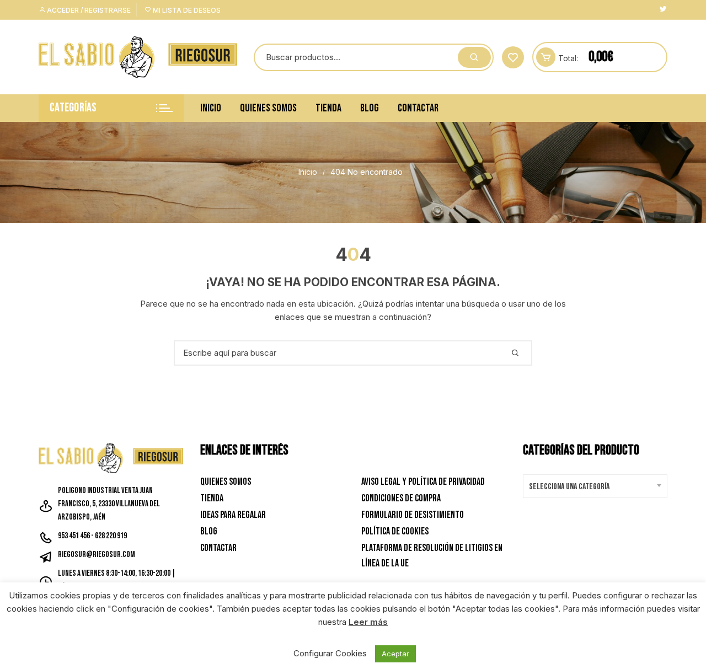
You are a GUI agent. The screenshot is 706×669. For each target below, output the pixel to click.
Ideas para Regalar (233, 515)
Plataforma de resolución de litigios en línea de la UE (431, 556)
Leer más (368, 622)
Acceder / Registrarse (88, 10)
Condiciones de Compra (401, 498)
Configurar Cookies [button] (330, 653)
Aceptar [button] (395, 653)
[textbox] (592, 487)
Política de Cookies (395, 531)
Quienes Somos (268, 108)
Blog (369, 108)
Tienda (328, 108)
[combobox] (595, 486)
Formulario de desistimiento (412, 515)
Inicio (210, 108)
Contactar (418, 108)
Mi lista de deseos (186, 10)
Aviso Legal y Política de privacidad (423, 482)
